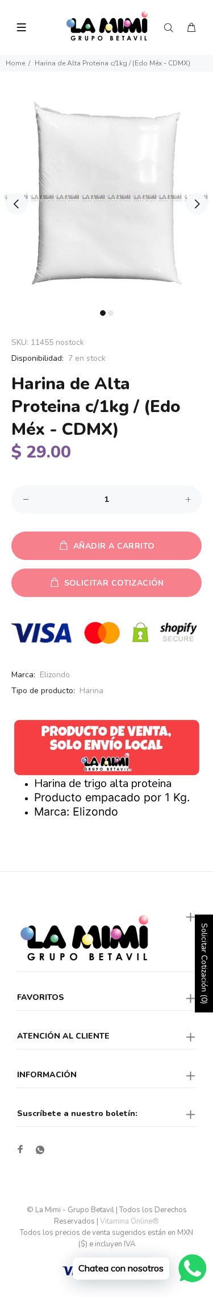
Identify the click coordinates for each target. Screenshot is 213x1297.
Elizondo (55, 674)
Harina (91, 690)
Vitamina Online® (129, 1221)
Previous (16, 204)
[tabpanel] (106, 197)
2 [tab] (111, 313)
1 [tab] (103, 313)
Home (15, 63)
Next (196, 204)
